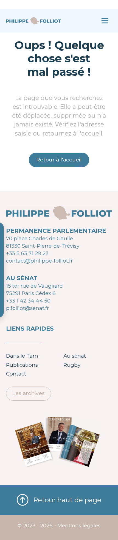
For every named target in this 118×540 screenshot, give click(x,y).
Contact (16, 374)
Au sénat (74, 356)
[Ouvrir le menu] (104, 20)
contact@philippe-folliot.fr (39, 261)
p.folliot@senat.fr (27, 308)
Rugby (71, 365)
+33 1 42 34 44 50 (28, 301)
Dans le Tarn (22, 356)
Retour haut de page (67, 500)
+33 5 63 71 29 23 (27, 253)
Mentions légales (78, 525)
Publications (22, 365)
